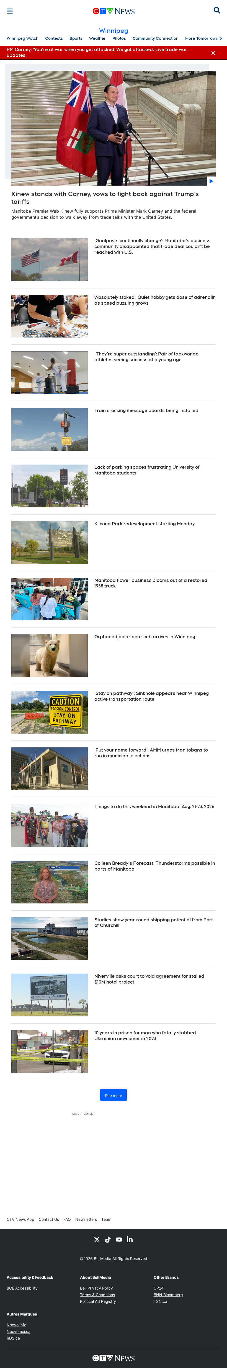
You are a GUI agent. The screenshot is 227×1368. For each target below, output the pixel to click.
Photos (119, 38)
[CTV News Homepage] (114, 11)
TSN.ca (160, 1301)
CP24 (159, 1288)
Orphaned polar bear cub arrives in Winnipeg (144, 636)
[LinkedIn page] (130, 1239)
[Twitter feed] (97, 1239)
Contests (54, 38)
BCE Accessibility (22, 1288)
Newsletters (86, 1219)
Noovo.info (16, 1324)
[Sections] (10, 11)
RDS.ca (13, 1338)
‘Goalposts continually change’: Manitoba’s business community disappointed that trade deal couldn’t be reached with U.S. (152, 246)
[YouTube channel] (119, 1239)
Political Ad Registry (98, 1301)
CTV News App (20, 1219)
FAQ (67, 1219)
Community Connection (156, 38)
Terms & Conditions (97, 1294)
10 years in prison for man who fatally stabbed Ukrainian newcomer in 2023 (145, 1035)
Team (106, 1219)
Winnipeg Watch (22, 38)
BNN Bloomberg (168, 1294)
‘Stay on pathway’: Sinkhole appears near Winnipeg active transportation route (151, 696)
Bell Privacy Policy (96, 1288)
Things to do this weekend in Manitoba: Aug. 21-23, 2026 (154, 806)
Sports (75, 38)
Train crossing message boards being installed (146, 410)
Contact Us (49, 1219)
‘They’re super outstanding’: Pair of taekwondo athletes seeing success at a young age (146, 356)
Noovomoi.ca (18, 1331)
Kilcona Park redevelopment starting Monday (144, 523)
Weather (97, 38)
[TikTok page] (108, 1239)
